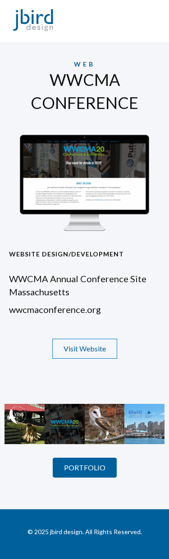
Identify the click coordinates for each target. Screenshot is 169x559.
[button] (84, 349)
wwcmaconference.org (55, 309)
